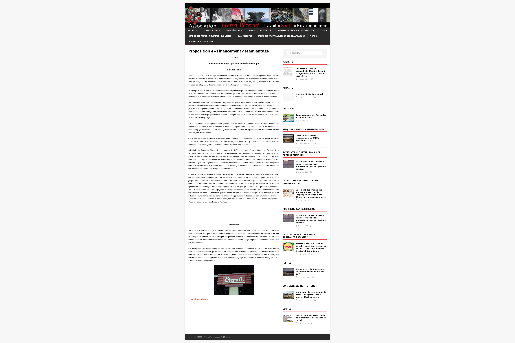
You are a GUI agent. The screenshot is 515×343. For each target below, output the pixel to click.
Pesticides (289, 108)
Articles (192, 30)
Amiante (288, 87)
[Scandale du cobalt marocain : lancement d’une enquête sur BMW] (288, 274)
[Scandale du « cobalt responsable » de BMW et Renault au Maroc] (288, 141)
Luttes (287, 308)
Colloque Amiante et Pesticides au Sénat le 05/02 (311, 116)
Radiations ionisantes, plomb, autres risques (301, 182)
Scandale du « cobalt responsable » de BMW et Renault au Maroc (308, 138)
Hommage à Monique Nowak (309, 94)
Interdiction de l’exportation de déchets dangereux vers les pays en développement (311, 294)
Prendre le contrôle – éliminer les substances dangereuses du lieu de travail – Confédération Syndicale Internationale (311, 247)
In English (265, 30)
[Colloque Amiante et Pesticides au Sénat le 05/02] (288, 120)
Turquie (314, 36)
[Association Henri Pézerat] (257, 26)
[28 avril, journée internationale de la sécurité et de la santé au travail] (288, 320)
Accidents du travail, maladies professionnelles (301, 154)
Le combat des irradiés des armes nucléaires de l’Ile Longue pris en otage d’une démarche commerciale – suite (311, 193)
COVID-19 (288, 62)
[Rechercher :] (304, 53)
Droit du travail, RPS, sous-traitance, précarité (299, 236)
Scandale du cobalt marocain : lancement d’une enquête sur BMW (310, 271)
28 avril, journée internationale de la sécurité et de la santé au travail (311, 317)
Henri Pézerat (233, 30)
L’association (211, 30)
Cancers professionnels (200, 41)
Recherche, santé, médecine (299, 208)
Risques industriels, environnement (304, 129)
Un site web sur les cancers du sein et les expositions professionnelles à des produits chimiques (311, 165)
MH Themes (225, 337)
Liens (250, 30)
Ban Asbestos (245, 36)
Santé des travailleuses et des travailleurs (281, 36)
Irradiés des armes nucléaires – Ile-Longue (210, 36)
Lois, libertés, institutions (299, 285)
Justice (287, 262)
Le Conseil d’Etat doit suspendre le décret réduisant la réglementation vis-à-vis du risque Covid (310, 72)
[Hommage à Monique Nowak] (288, 99)
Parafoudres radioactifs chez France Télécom (302, 30)
